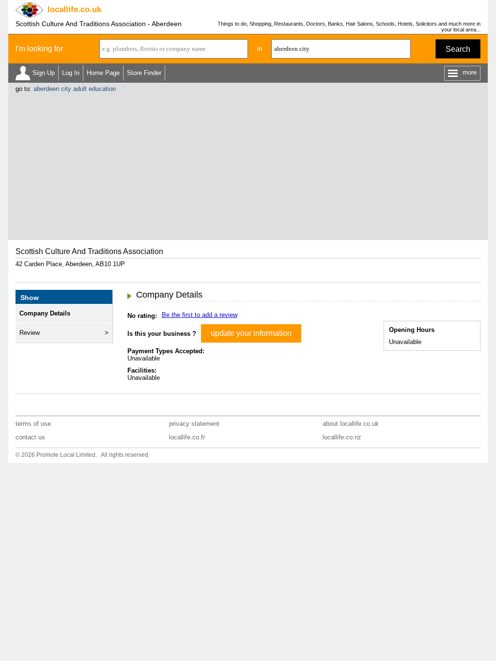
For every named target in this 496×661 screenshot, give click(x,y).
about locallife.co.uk (351, 423)
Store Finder (144, 72)
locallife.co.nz (342, 437)
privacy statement (194, 423)
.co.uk (74, 9)
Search (458, 49)
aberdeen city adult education (74, 88)
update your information (251, 333)
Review (29, 332)
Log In (70, 72)
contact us (30, 437)
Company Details (44, 313)
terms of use (33, 423)
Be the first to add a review (199, 314)
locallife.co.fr (187, 437)
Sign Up (43, 72)
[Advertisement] (248, 165)
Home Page (103, 72)
